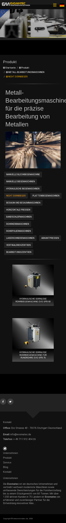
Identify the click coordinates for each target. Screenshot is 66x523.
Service (7, 462)
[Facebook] (3, 401)
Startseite (10, 68)
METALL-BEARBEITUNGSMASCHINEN (26, 72)
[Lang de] (62, 5)
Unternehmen (10, 453)
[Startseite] (5, 448)
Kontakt (8, 472)
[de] (15, 4)
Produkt (7, 457)
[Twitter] (10, 401)
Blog (5, 467)
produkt (25, 68)
